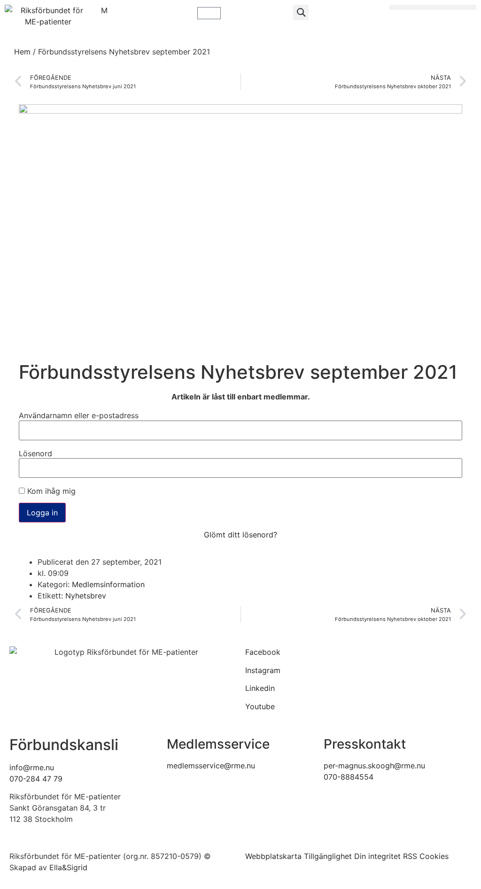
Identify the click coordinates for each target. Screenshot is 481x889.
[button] (301, 12)
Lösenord (35, 453)
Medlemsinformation (108, 584)
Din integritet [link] (377, 856)
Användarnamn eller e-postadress (79, 415)
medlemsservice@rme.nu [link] (211, 765)
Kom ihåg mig (50, 491)
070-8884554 (348, 777)
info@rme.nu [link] (31, 767)
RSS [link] (410, 856)
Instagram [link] (262, 670)
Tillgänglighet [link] (328, 856)
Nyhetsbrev (85, 595)
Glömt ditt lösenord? (240, 534)
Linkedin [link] (260, 688)
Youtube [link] (260, 706)
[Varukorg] (209, 13)
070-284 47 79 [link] (35, 778)
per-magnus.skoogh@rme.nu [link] (374, 765)
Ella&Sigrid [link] (68, 867)
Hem (22, 51)
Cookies (434, 856)
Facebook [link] (262, 652)
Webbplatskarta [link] (273, 856)
